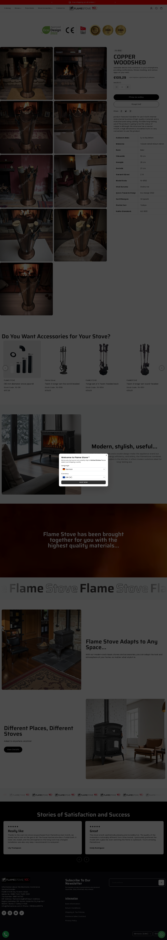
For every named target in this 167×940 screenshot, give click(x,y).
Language (65, 466)
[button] (83, 469)
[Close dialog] (106, 455)
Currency (65, 474)
